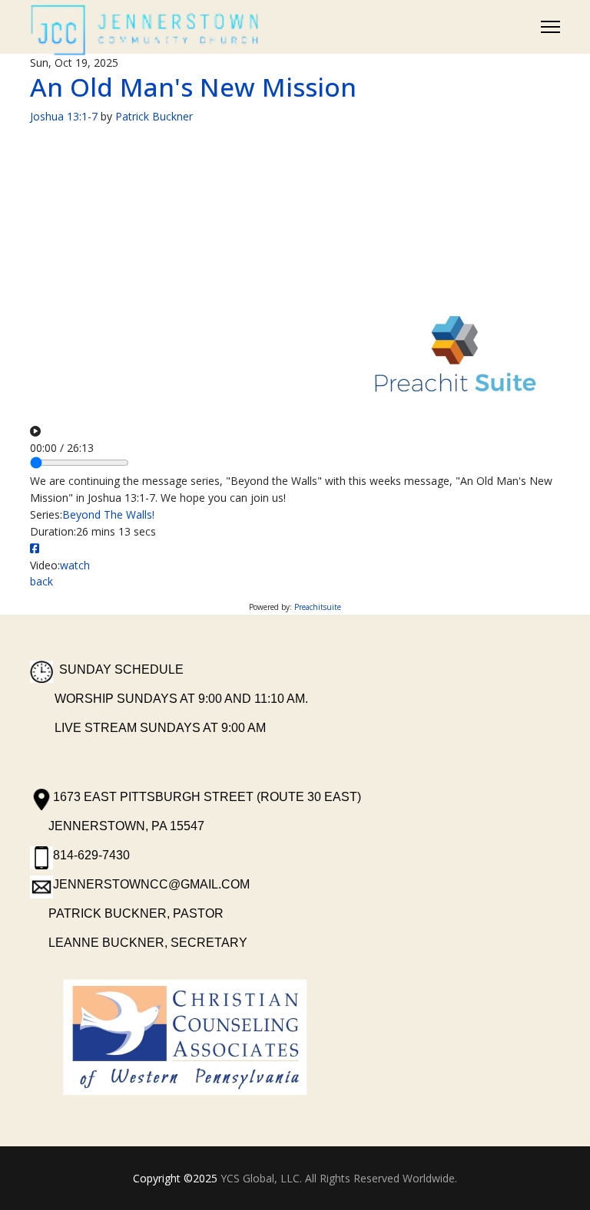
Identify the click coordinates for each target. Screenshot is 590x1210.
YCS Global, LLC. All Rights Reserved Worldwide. (338, 1178)
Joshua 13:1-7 (64, 116)
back (41, 581)
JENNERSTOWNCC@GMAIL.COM (151, 884)
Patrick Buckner (154, 116)
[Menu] (550, 27)
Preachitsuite (317, 607)
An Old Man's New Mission (193, 86)
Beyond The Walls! (108, 514)
